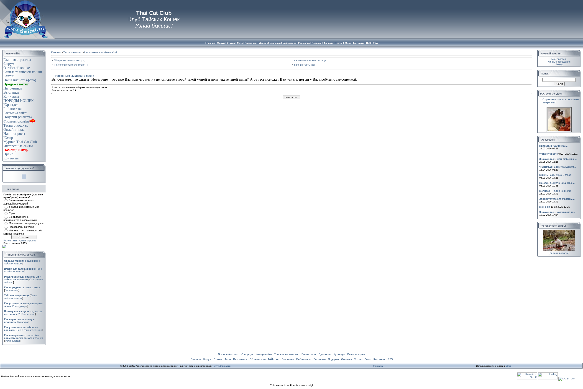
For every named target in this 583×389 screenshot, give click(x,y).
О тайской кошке (16, 68)
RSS (390, 359)
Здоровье (325, 354)
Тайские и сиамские (286, 354)
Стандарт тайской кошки (22, 72)
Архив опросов (27, 240)
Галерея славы (559, 253)
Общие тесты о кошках (67, 60)
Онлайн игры (14, 129)
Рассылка (320, 359)
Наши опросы (14, 134)
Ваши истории (356, 354)
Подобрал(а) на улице (21, 226)
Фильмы (346, 359)
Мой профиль (559, 59)
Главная (56, 52)
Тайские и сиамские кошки (69, 64)
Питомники (12, 88)
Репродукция (19, 306)
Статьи (8, 76)
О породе (247, 354)
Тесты (357, 359)
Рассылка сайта (15, 113)
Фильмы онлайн (16, 121)
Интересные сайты (18, 146)
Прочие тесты (302, 64)
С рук (12, 213)
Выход (559, 64)
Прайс (8, 154)
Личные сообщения (559, 61)
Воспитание (11, 290)
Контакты (11, 158)
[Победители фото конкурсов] (559, 250)
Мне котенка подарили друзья (26, 223)
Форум (8, 64)
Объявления (258, 359)
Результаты (10, 240)
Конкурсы (11, 96)
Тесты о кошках (15, 125)
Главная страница (17, 59)
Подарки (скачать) (17, 117)
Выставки (11, 92)
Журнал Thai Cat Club (20, 142)
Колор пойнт (264, 354)
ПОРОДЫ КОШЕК (18, 100)
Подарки (333, 359)
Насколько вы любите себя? (100, 52)
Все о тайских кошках (23, 270)
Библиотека (12, 109)
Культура (22, 322)
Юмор (8, 138)
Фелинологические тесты (308, 60)
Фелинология (12, 340)
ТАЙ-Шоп (273, 359)
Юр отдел (10, 105)
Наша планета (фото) (19, 80)
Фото (228, 359)
